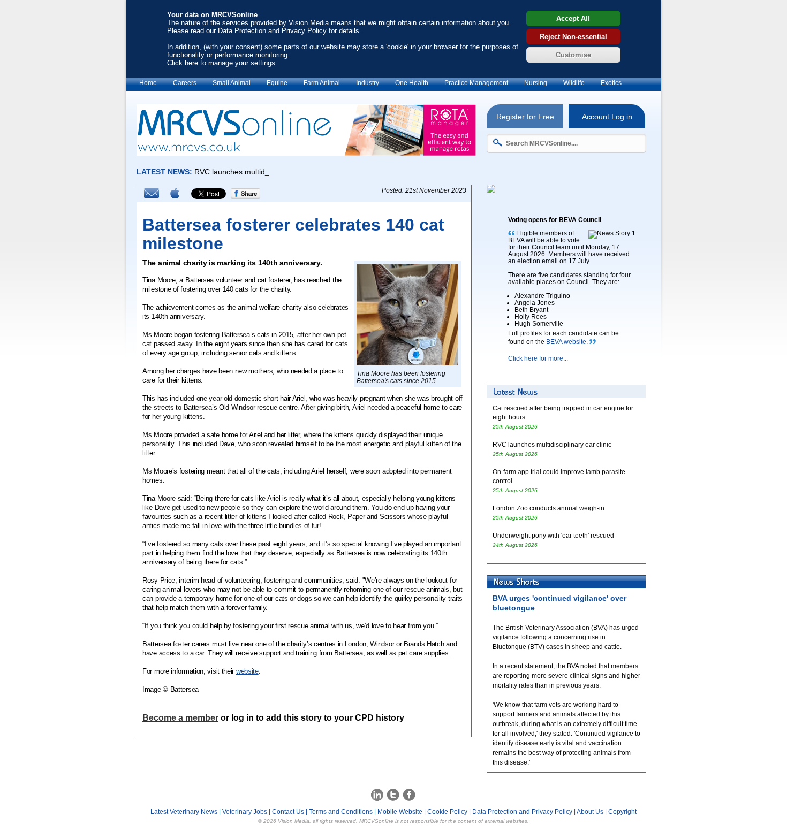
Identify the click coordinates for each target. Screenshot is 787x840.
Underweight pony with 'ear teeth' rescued (553, 535)
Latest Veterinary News (183, 811)
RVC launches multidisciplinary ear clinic (552, 444)
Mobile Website (399, 811)
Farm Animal (322, 83)
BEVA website (566, 342)
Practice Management (476, 83)
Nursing (535, 83)
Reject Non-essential (573, 37)
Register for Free (525, 116)
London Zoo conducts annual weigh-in (548, 508)
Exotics (611, 83)
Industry (367, 83)
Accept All (573, 18)
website (247, 671)
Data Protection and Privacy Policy (272, 31)
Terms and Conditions (341, 811)
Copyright (622, 811)
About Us (590, 811)
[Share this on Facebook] (245, 197)
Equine (277, 83)
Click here (182, 63)
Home (148, 83)
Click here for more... (538, 358)
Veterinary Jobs (244, 811)
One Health (411, 83)
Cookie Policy (447, 811)
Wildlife (574, 83)
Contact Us (288, 811)
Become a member (180, 717)
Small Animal (232, 83)
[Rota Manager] (306, 152)
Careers (184, 83)
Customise (573, 55)
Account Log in (607, 116)
